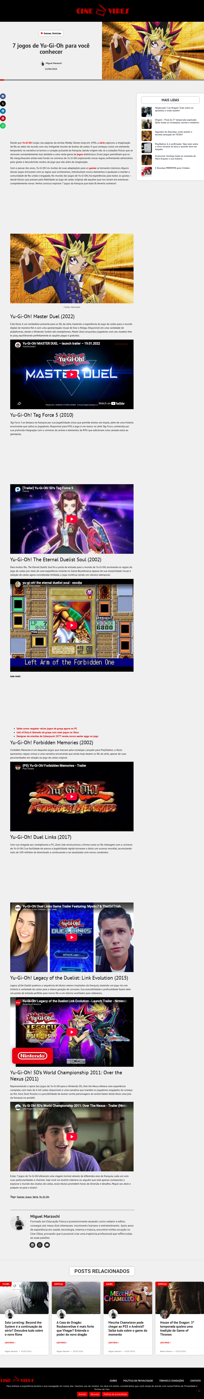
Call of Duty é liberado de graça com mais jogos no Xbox (48, 732)
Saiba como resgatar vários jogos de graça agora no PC (47, 728)
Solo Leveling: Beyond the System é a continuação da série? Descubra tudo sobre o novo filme (24, 1328)
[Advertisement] (72, 117)
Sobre (113, 1380)
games (92, 168)
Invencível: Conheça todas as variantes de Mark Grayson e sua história (175, 157)
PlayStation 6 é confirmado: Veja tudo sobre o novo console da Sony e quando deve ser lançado (176, 147)
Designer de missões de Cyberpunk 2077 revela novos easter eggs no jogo (57, 736)
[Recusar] (199, 1390)
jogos (80, 154)
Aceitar (82, 1394)
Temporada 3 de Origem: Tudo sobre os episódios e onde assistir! (174, 109)
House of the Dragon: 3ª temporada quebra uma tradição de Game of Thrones (177, 1328)
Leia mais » (10, 1342)
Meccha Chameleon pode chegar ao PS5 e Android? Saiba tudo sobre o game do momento (127, 1328)
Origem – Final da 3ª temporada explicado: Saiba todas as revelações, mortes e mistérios (177, 121)
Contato (195, 1380)
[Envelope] (47, 1245)
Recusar (95, 1394)
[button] (3, 96)
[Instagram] (40, 1245)
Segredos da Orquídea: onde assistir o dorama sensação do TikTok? (173, 133)
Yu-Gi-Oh (26, 142)
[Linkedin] (32, 1245)
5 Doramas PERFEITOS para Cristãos (172, 168)
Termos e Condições (171, 1380)
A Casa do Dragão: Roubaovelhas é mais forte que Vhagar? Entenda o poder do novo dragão (75, 1328)
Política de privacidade (138, 1380)
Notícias (56, 33)
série (102, 142)
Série (35, 1196)
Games (47, 33)
